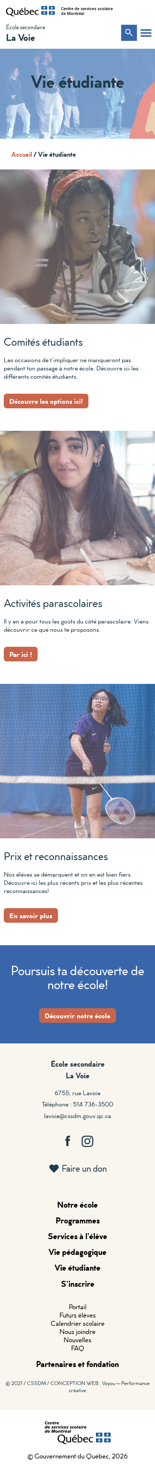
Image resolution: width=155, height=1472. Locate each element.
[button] (146, 33)
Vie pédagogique (77, 1252)
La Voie (20, 37)
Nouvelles (77, 1340)
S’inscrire (77, 1283)
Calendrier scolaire (78, 1323)
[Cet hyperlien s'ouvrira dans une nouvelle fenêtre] (30, 11)
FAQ (77, 1348)
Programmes (78, 1220)
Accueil (21, 154)
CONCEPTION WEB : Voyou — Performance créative (100, 1386)
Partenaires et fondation (77, 1364)
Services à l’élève (77, 1236)
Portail (78, 1307)
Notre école (77, 1204)
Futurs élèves (77, 1315)
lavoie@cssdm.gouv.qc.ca (77, 1115)
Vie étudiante (77, 1267)
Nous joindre (77, 1331)
